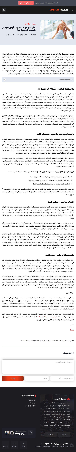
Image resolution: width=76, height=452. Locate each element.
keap (72, 330)
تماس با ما (32, 400)
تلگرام (23, 446)
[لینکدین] (5, 443)
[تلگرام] (23, 443)
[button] (72, 10)
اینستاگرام (14, 446)
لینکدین (5, 446)
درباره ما (33, 402)
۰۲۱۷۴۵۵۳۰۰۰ (20, 434)
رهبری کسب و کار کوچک (47, 316)
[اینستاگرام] (14, 443)
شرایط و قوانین (30, 405)
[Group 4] (59, 10)
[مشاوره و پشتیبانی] (30, 432)
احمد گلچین (10, 35)
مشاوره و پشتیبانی (21, 431)
